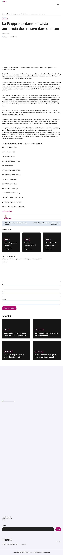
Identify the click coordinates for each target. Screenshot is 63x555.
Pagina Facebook (7, 211)
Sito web (4, 299)
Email (3, 292)
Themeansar (45, 552)
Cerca (4, 525)
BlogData (38, 552)
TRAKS (7, 539)
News (4, 18)
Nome (3, 284)
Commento (5, 262)
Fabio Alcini (7, 218)
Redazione (48, 247)
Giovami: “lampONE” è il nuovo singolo (29, 245)
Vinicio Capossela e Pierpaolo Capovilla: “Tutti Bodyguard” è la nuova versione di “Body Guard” (16, 335)
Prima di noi (39, 329)
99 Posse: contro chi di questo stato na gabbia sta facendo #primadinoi (45, 357)
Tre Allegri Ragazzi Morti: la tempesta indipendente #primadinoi (14, 357)
